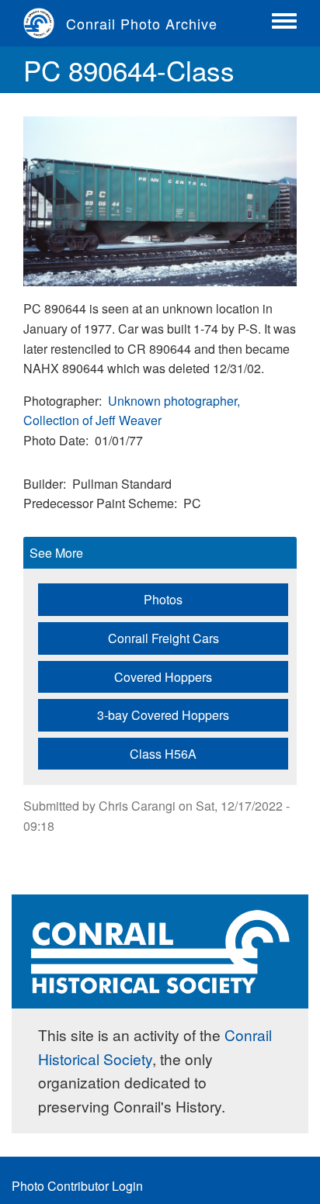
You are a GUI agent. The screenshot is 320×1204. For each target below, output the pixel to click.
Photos (163, 599)
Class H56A (163, 754)
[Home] (44, 23)
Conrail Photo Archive (141, 23)
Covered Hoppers (163, 677)
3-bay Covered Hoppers (163, 715)
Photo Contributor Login (77, 1186)
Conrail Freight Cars (163, 638)
